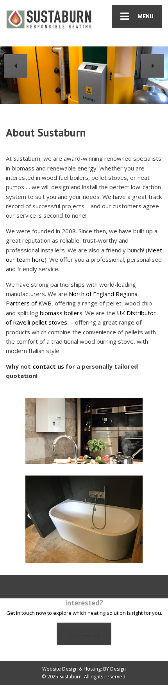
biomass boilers (61, 313)
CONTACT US (84, 634)
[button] (15, 66)
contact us (48, 366)
